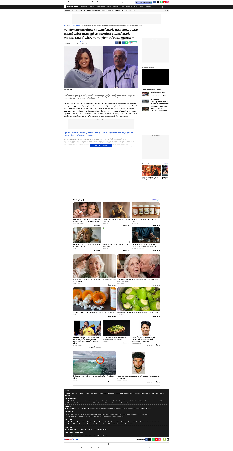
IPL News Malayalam (129, 408)
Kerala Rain (82, 10)
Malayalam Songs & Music (90, 403)
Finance (105, 429)
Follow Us (135, 42)
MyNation (124, 2)
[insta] (167, 2)
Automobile (148, 6)
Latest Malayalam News (96, 393)
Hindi (112, 2)
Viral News (67, 395)
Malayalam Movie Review (116, 401)
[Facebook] (154, 2)
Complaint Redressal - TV (135, 444)
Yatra (141, 6)
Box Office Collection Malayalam (73, 403)
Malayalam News (69, 393)
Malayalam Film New (70, 401)
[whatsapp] (161, 2)
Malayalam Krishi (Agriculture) (85, 421)
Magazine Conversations (141, 421)
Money (136, 6)
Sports (109, 6)
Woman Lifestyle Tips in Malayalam (74, 416)
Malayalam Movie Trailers (131, 401)
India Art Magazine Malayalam (102, 421)
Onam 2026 (90, 10)
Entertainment (100, 6)
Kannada (81, 2)
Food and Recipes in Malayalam (105, 414)
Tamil (102, 2)
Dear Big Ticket (103, 435)
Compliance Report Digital (150, 444)
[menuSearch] (168, 7)
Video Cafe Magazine (127, 423)
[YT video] (164, 2)
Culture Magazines (154, 421)
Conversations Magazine (85, 423)
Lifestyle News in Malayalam (72, 414)
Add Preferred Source (143, 2)
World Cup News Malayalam (143, 408)
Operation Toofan (110, 10)
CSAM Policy (104, 444)
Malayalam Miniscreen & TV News (107, 403)
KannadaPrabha (90, 2)
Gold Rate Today (130, 10)
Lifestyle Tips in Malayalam (88, 414)
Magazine (116, 6)
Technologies (88, 429)
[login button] (163, 7)
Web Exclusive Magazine (100, 423)
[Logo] (71, 7)
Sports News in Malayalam (72, 408)
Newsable (75, 2)
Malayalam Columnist (128, 421)
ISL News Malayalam (117, 408)
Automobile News (79, 429)
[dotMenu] (155, 6)
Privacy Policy (96, 444)
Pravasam (129, 6)
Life (122, 6)
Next (168, 10)
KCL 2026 (74, 10)
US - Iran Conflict (99, 10)
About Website (74, 444)
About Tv (81, 444)
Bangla (108, 2)
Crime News (129, 393)
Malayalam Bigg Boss (158, 401)
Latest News (84, 6)
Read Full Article (101, 145)
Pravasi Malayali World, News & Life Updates (77, 435)
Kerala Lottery (120, 10)
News (92, 6)
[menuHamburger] (165, 7)
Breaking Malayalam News (82, 393)
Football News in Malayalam (103, 408)
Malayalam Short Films (102, 401)
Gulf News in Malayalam (158, 393)
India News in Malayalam (110, 393)
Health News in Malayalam (122, 414)
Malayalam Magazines (70, 421)
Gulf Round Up (94, 435)
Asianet (71, 439)
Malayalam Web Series (145, 401)
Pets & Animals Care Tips (92, 416)
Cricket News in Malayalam (87, 408)
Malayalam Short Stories (71, 423)
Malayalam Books (116, 421)
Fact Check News (97, 429)
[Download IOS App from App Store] (167, 439)
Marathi (118, 2)
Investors (160, 444)
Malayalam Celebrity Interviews (126, 403)
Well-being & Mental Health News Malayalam (112, 416)
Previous (165, 10)
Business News (69, 429)
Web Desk (80, 42)
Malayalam (67, 2)
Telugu (98, 2)
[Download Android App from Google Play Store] (164, 439)
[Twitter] (158, 2)
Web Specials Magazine (114, 423)
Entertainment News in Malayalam (86, 401)
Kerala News (121, 393)
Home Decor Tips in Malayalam (139, 414)
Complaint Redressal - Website (118, 444)
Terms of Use (88, 444)
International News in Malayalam (142, 393)
